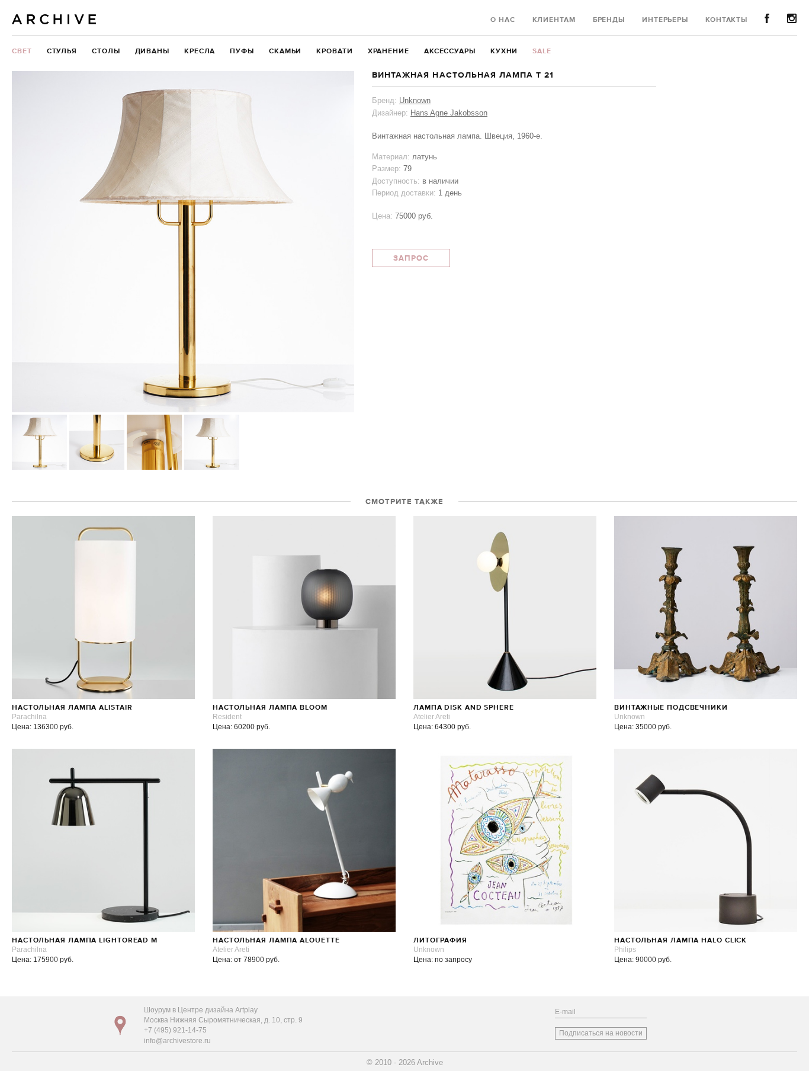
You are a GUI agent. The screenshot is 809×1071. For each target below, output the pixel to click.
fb (767, 19)
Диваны (152, 51)
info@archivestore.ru (177, 1041)
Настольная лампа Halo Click (680, 940)
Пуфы (242, 51)
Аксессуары (450, 51)
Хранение (388, 51)
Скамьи (285, 51)
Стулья (62, 51)
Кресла (199, 51)
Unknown (415, 100)
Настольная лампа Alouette (276, 940)
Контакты (726, 20)
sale (541, 51)
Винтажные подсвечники (671, 707)
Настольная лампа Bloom (270, 707)
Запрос (411, 258)
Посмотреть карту (120, 1025)
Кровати (334, 51)
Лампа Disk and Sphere (463, 707)
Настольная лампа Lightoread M (85, 940)
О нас (502, 20)
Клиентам (554, 20)
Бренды (609, 20)
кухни (504, 51)
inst (792, 19)
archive (54, 19)
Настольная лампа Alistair (72, 707)
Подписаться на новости (601, 1033)
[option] (183, 241)
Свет (22, 51)
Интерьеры (665, 20)
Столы (106, 51)
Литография (440, 940)
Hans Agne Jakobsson (448, 112)
